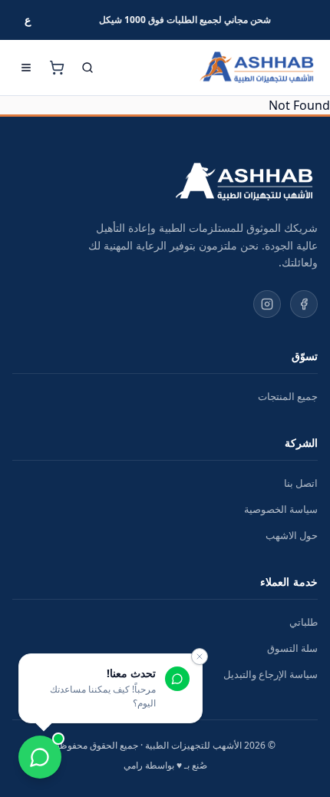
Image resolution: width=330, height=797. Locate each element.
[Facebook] (304, 304)
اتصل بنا (301, 483)
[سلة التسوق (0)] (57, 67)
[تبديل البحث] (87, 67)
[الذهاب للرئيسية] (256, 67)
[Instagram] (267, 304)
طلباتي (303, 622)
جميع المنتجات (288, 396)
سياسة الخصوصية (281, 509)
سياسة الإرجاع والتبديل (270, 674)
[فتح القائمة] (26, 67)
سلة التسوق (292, 648)
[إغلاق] (199, 656)
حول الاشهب (292, 535)
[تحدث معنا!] (39, 757)
